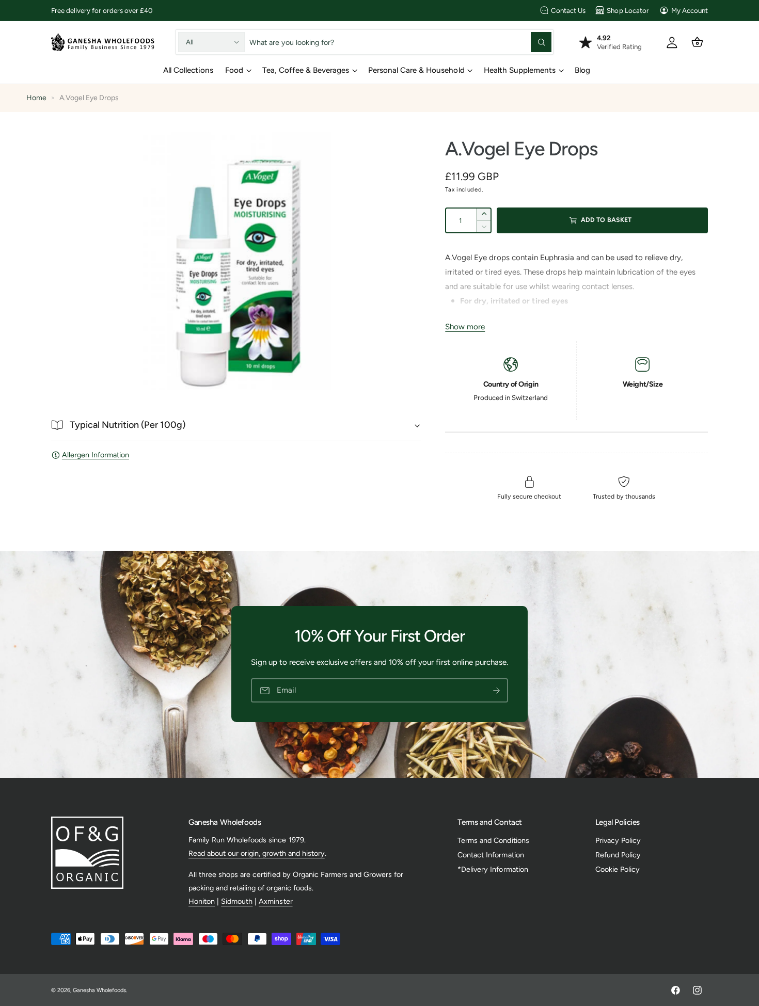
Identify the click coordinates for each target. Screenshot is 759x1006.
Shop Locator (628, 10)
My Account (689, 10)
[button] (697, 42)
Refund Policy (618, 854)
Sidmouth (236, 901)
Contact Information (490, 854)
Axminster (275, 901)
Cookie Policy (617, 869)
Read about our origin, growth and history (256, 853)
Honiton (201, 901)
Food (234, 70)
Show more (465, 326)
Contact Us (568, 10)
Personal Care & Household (416, 70)
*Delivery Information (492, 869)
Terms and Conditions (493, 840)
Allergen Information (95, 454)
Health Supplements (520, 70)
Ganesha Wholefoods (99, 990)
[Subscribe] (496, 691)
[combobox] (400, 42)
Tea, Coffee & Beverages (305, 70)
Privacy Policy (618, 840)
